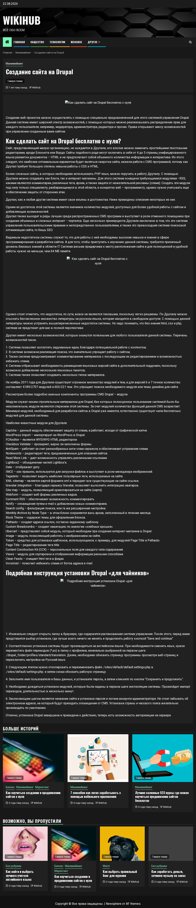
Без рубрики (13, 866)
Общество (37, 42)
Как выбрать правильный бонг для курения (120, 873)
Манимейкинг (14, 63)
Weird (106, 866)
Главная (19, 42)
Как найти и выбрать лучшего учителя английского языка (19, 875)
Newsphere (113, 904)
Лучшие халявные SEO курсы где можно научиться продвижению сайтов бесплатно (162, 796)
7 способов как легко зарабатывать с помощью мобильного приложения (95, 794)
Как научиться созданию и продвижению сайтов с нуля (33, 794)
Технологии (57, 42)
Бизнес (10, 787)
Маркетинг (42, 787)
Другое (92, 42)
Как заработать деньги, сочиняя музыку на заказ (168, 873)
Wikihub (22, 20)
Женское (76, 42)
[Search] (190, 42)
